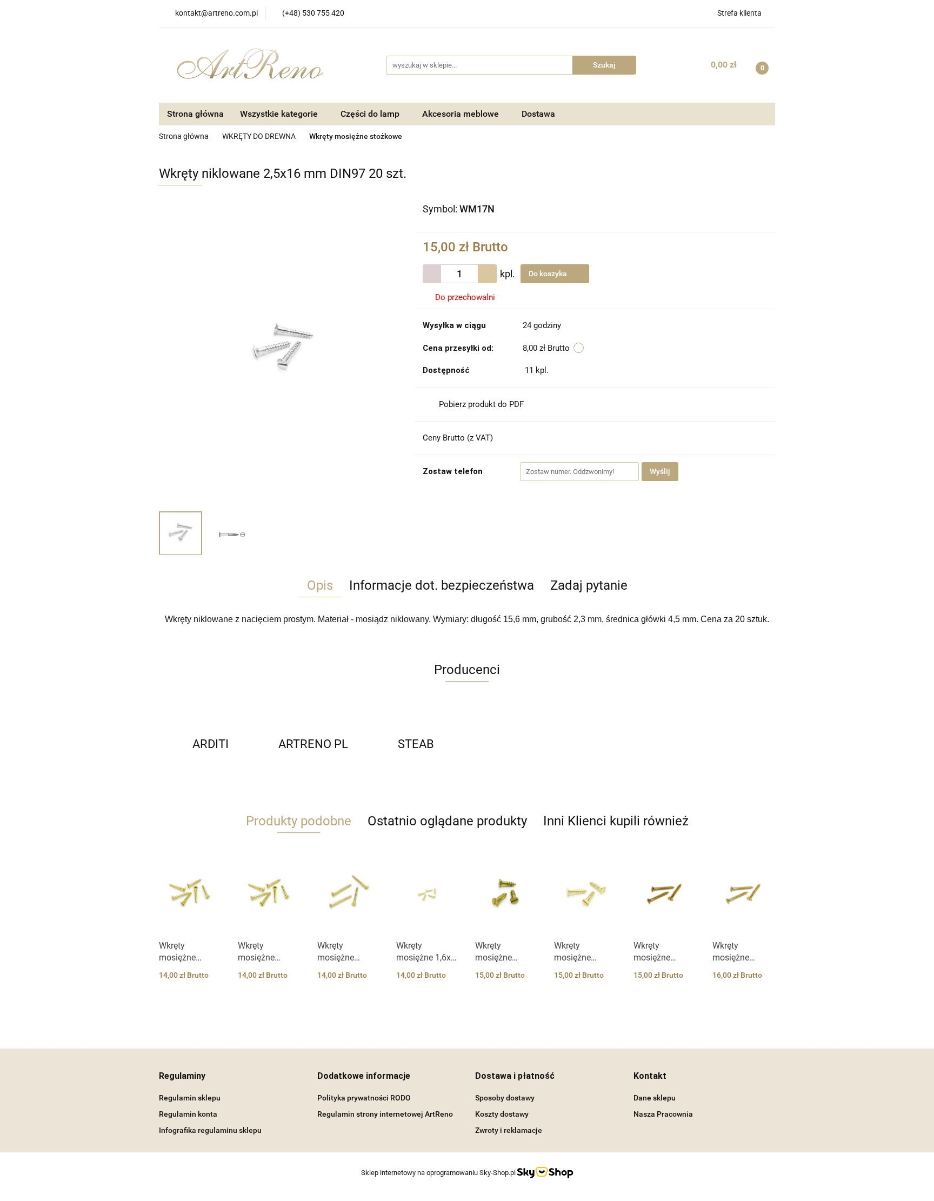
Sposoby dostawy (505, 1097)
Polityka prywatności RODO (364, 1097)
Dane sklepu (654, 1097)
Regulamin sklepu (190, 1097)
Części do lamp (371, 114)
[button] (182, 1076)
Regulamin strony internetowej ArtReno (385, 1114)
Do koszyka (549, 273)
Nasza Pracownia (663, 1114)
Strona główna (195, 114)
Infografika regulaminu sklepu (210, 1130)
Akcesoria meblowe (461, 114)
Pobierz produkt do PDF (481, 404)
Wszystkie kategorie (280, 114)
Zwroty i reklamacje (508, 1130)
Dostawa (538, 114)
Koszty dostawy (502, 1114)
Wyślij (660, 471)
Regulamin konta (188, 1114)
